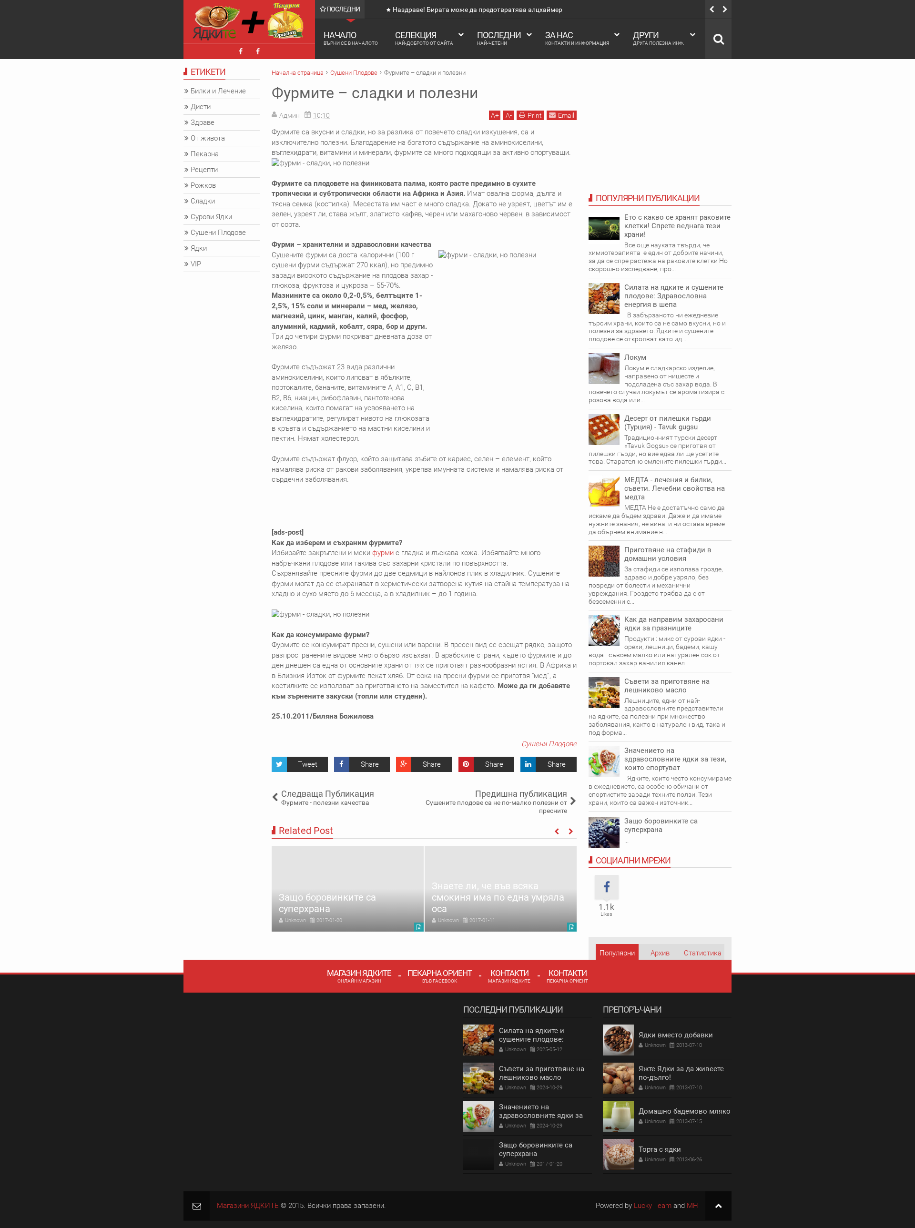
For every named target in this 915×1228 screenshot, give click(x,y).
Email (566, 115)
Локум (635, 357)
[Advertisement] (445, 506)
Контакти (509, 975)
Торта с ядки (660, 1149)
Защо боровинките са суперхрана (327, 903)
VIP (196, 264)
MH (692, 1205)
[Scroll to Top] (718, 1205)
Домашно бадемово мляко (685, 1111)
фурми (383, 552)
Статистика (703, 953)
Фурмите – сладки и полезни (375, 93)
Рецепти (204, 169)
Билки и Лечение (218, 91)
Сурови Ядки (211, 217)
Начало (351, 38)
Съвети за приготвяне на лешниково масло (667, 685)
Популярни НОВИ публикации (617, 955)
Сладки (203, 201)
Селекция (424, 38)
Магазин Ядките (359, 975)
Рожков (203, 185)
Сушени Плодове (549, 744)
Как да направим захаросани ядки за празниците (673, 623)
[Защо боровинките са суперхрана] (348, 889)
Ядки (199, 248)
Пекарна (205, 154)
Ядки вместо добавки (676, 1035)
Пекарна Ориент (439, 975)
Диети (201, 106)
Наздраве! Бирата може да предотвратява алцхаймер (477, 9)
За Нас (577, 38)
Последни (499, 38)
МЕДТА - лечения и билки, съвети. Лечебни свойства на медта (674, 488)
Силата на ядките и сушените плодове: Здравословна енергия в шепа (673, 296)
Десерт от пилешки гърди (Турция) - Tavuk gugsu (667, 422)
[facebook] (240, 51)
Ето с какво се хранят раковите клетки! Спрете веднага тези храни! (677, 226)
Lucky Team (652, 1205)
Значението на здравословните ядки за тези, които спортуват (675, 759)
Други (658, 38)
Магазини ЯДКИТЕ (248, 1205)
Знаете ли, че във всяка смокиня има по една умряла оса (498, 897)
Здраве (202, 122)
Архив (660, 953)
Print (535, 115)
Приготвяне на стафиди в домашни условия (668, 554)
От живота (208, 138)
